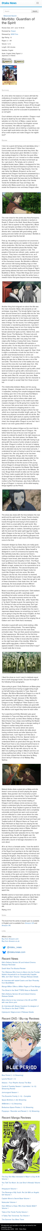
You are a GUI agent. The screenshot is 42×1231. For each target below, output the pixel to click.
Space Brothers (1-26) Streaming (14, 1100)
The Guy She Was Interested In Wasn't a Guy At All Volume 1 (20, 1177)
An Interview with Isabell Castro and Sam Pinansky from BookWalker (20, 981)
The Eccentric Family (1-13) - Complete (16, 1096)
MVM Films (14, 34)
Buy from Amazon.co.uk (10, 941)
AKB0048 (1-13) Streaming (12, 1103)
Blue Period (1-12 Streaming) (12, 1075)
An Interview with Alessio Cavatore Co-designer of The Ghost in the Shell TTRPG (20, 1007)
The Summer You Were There (13, 1219)
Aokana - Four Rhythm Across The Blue (16, 1082)
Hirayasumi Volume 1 (9, 1188)
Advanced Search (10, 16)
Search (35, 11)
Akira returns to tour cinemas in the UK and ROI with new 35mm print (19, 1001)
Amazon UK (6, 925)
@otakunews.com (16, 952)
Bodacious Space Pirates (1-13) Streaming (17, 1107)
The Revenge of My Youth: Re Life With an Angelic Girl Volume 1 (20, 1193)
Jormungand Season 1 (10, 1092)
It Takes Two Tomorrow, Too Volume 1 (16, 1215)
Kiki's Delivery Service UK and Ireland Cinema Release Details (19, 995)
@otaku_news (14, 947)
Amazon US (29, 923)
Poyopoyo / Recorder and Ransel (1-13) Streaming (20, 1111)
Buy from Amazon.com (10, 939)
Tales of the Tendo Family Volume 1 (15, 1212)
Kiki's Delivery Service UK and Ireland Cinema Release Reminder (19, 963)
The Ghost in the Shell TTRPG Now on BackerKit (20, 990)
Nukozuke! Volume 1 (9, 1202)
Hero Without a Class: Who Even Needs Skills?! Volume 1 (19, 1207)
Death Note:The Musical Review (13, 968)
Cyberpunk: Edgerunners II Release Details (18, 1012)
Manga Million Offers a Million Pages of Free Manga (21, 986)
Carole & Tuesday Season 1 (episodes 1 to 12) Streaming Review (19, 1087)
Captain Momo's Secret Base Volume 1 (16, 1198)
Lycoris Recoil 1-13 (9, 1079)
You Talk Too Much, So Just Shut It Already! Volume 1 (21, 1183)
